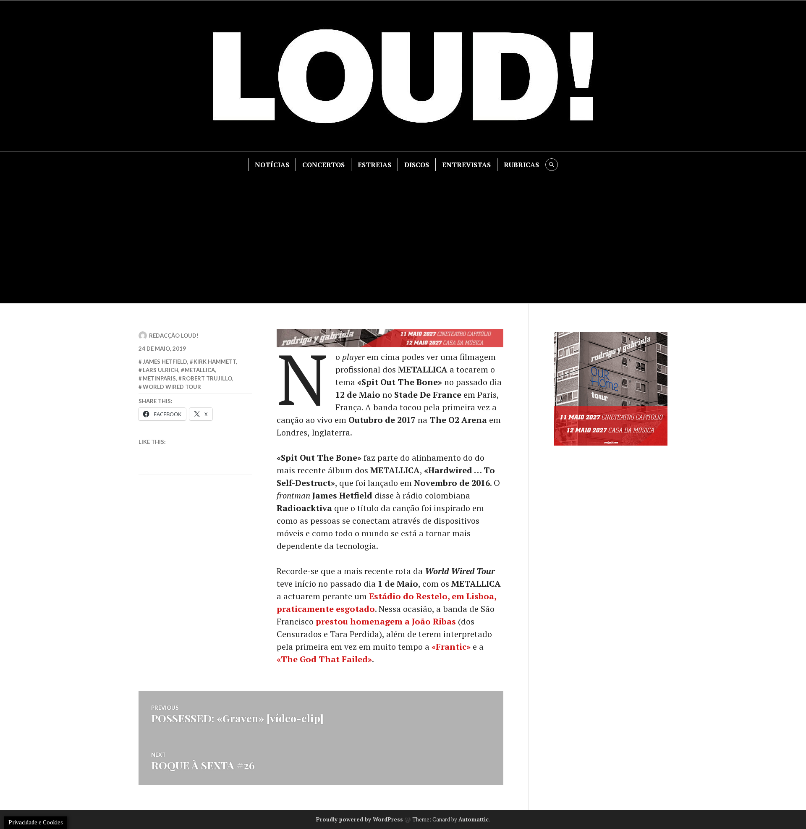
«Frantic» (451, 646)
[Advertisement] (403, 234)
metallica (200, 370)
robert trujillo (207, 378)
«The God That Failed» (324, 659)
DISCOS (416, 164)
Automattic (473, 819)
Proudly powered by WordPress (359, 819)
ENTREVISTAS (466, 164)
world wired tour (172, 386)
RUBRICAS (521, 164)
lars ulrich (160, 370)
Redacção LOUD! (174, 335)
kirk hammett (215, 361)
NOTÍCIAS (272, 164)
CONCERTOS (323, 164)
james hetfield (165, 361)
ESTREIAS (374, 164)
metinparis (159, 378)
